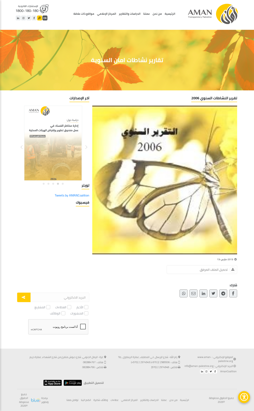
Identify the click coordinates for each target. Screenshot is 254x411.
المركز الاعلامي (129, 400)
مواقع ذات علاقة (83, 13)
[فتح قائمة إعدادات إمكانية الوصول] (244, 397)
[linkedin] (18, 17)
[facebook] (34, 17)
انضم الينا (86, 400)
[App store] (51, 383)
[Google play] (72, 383)
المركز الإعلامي (106, 13)
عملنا (146, 13)
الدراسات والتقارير (129, 13)
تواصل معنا (72, 400)
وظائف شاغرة (100, 400)
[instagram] (23, 17)
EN (44, 18)
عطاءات (114, 400)
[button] (83, 144)
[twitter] (28, 17)
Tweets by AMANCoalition (72, 195)
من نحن (157, 13)
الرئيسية (170, 13)
